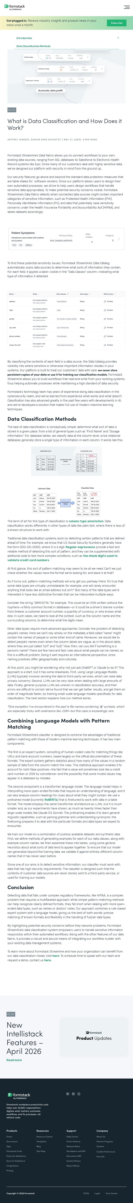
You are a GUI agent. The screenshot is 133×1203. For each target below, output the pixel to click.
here (56, 956)
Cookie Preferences (106, 1151)
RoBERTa (51, 800)
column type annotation (86, 521)
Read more (14, 1060)
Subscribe (116, 22)
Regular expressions (80, 547)
